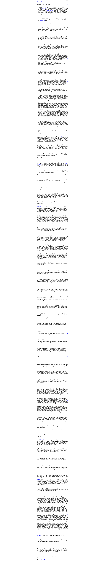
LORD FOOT (39, 206)
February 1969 (50, 0)
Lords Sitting (40, 1)
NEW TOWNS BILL (42, 559)
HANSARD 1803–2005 (40, 0)
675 (67, 378)
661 (67, 58)
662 (67, 81)
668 (67, 222)
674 (67, 356)
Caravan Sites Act (42, 20)
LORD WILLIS (39, 479)
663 (67, 105)
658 (67, 4)
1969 (47, 0)
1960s (44, 0)
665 (67, 152)
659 (67, 13)
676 (67, 400)
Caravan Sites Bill (61, 136)
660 (67, 35)
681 (67, 514)
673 (67, 333)
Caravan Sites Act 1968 (45, 8)
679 (67, 469)
